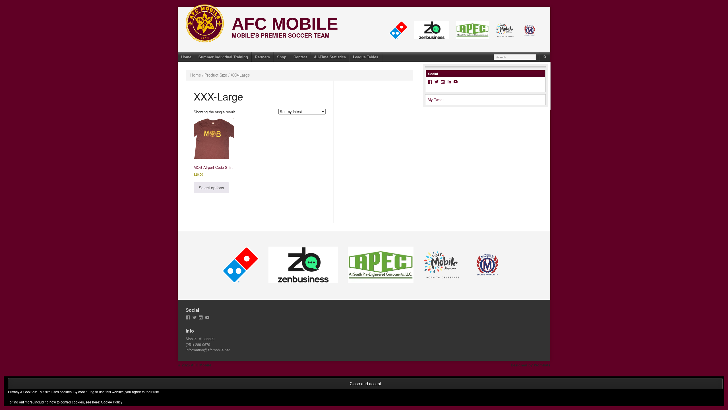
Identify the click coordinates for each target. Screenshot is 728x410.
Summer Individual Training (223, 57)
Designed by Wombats (530, 365)
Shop (281, 57)
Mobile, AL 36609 (200, 338)
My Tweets (437, 99)
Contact (300, 57)
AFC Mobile (285, 23)
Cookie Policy (111, 401)
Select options (211, 187)
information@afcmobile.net (208, 349)
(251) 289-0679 (198, 344)
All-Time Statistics (330, 57)
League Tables (365, 57)
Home (186, 57)
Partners (262, 57)
